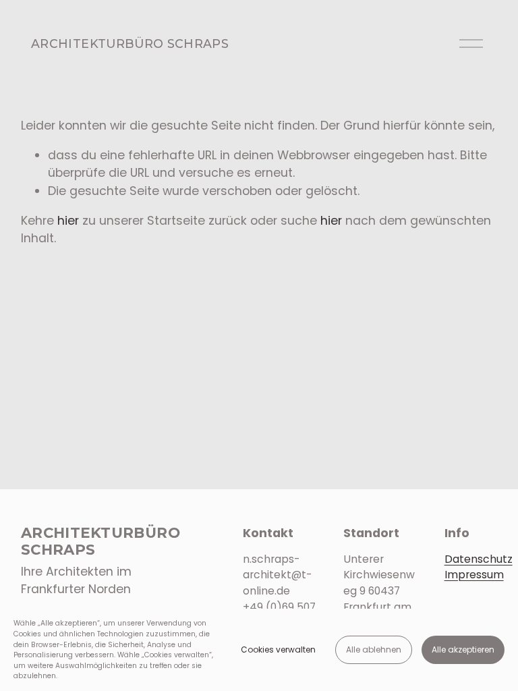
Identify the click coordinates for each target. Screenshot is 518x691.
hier (68, 221)
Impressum (474, 574)
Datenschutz (478, 559)
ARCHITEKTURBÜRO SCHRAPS (130, 43)
